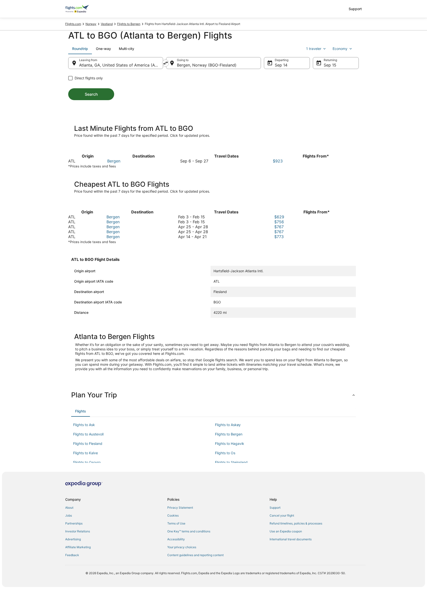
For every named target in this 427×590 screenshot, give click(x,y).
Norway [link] (90, 24)
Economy (340, 48)
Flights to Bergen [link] (128, 24)
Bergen (113, 161)
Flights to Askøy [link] (228, 425)
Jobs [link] (68, 515)
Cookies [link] (173, 515)
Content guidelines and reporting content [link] (195, 555)
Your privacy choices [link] (181, 547)
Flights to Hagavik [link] (229, 443)
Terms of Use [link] (176, 523)
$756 (279, 221)
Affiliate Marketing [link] (78, 547)
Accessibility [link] (176, 539)
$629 (279, 216)
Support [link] (275, 507)
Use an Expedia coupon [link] (286, 531)
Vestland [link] (107, 24)
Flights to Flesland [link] (87, 443)
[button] (213, 395)
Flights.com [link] (73, 24)
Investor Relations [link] (77, 531)
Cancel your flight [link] (282, 515)
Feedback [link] (72, 555)
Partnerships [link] (74, 523)
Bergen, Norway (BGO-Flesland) (206, 65)
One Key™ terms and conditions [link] (188, 531)
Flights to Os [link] (225, 453)
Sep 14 (281, 65)
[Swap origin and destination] (165, 63)
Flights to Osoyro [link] (87, 462)
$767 (279, 226)
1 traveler (313, 48)
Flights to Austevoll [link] (88, 434)
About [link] (69, 507)
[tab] (80, 48)
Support (355, 9)
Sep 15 (330, 65)
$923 (278, 161)
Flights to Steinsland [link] (231, 462)
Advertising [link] (73, 539)
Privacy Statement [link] (180, 507)
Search (91, 94)
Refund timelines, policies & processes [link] (296, 523)
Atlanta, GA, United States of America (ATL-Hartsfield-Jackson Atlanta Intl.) (121, 65)
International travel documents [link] (291, 539)
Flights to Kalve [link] (85, 453)
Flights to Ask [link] (84, 425)
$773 (279, 236)
